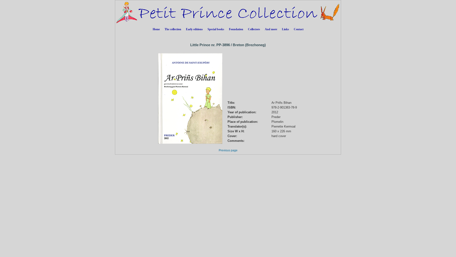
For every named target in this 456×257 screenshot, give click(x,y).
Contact (299, 29)
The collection (173, 29)
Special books (216, 29)
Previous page (228, 150)
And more (271, 29)
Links (285, 29)
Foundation (236, 29)
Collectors (254, 29)
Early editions (194, 29)
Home (156, 29)
